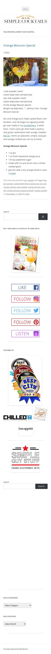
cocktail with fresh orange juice (26, 183)
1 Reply (6, 52)
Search (6, 211)
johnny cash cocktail (18, 187)
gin (25, 180)
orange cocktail (40, 190)
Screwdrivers (30, 125)
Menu (25, 9)
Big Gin (6, 135)
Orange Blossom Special (19, 45)
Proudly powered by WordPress (15, 649)
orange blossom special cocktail (20, 190)
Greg (27, 194)
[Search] (43, 216)
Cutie (12, 173)
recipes (31, 180)
